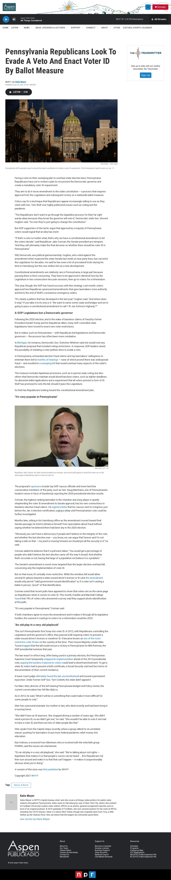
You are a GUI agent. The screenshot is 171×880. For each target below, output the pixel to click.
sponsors (36, 486)
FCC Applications (137, 852)
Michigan (22, 342)
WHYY (34, 775)
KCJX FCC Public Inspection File (143, 857)
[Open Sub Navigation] (20, 28)
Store (117, 28)
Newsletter (64, 857)
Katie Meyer (20, 82)
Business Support (102, 850)
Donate (161, 7)
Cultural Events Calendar (137, 28)
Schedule (134, 846)
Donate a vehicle (102, 848)
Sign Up (145, 75)
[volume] (14, 19)
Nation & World (21, 785)
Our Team (64, 848)
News (27, 28)
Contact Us (64, 855)
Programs (134, 848)
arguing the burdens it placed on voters (41, 662)
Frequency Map (136, 850)
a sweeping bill (47, 363)
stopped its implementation (58, 659)
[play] (6, 19)
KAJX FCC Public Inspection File (143, 855)
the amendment (94, 577)
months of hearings (47, 359)
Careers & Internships (69, 852)
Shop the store (101, 852)
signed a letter (59, 507)
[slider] (18, 19)
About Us (64, 846)
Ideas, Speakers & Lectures (50, 28)
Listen (14, 28)
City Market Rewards (103, 857)
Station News (65, 850)
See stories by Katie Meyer (35, 819)
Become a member (103, 846)
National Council (101, 855)
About (104, 28)
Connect (91, 28)
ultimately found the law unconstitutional (57, 676)
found (18, 598)
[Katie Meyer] (11, 802)
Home (6, 28)
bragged (26, 645)
